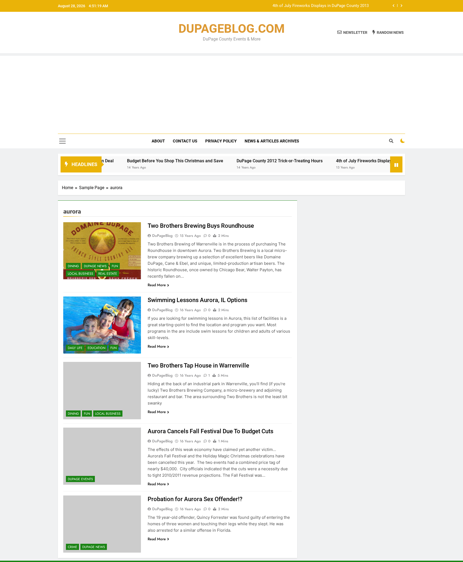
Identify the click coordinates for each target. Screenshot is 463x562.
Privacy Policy (221, 141)
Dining (73, 266)
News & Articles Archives (272, 141)
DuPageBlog (162, 235)
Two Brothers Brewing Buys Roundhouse (201, 225)
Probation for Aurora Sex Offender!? (195, 499)
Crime (72, 547)
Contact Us (185, 141)
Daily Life (75, 348)
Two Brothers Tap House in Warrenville (198, 365)
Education (96, 348)
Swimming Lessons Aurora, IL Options (197, 300)
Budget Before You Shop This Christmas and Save (161, 160)
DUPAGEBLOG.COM (231, 28)
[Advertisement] (231, 93)
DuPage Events (80, 479)
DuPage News (95, 266)
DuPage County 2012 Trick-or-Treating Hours (266, 160)
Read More (157, 285)
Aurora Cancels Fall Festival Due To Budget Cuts (210, 431)
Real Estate (107, 273)
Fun (115, 266)
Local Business (80, 273)
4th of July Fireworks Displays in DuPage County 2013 (320, 6)
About (158, 141)
